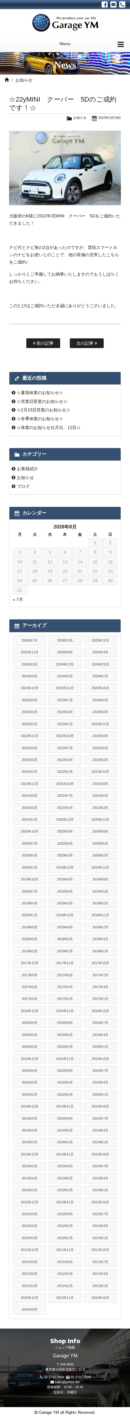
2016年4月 (100, 1035)
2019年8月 (100, 879)
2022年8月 (29, 748)
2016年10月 (100, 1011)
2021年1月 (29, 819)
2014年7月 (100, 1118)
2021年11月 (29, 784)
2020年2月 (100, 855)
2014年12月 (29, 1106)
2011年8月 (65, 1262)
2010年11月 (65, 1297)
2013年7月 (100, 1166)
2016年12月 (29, 1011)
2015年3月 (29, 1094)
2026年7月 (29, 640)
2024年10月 (100, 664)
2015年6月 (29, 1082)
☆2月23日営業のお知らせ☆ (43, 409)
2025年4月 (100, 652)
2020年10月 (29, 831)
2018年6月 (29, 939)
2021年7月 (65, 795)
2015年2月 (65, 1094)
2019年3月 (65, 903)
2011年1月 (100, 1286)
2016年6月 (29, 1035)
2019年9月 (65, 879)
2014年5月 (65, 1130)
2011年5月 (65, 1274)
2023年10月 (100, 688)
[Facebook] (105, 4)
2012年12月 (29, 1202)
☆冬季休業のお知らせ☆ (40, 418)
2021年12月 (100, 771)
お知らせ (23, 80)
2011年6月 (29, 1274)
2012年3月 (29, 1238)
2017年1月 (100, 999)
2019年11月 (100, 867)
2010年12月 (29, 1297)
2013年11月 (65, 1154)
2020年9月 (65, 831)
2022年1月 (65, 771)
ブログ (23, 486)
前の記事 (44, 343)
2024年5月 (65, 676)
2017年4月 (100, 987)
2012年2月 (65, 1238)
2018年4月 (100, 939)
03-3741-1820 (80, 1377)
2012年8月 (65, 1214)
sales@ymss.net (67, 1382)
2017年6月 (29, 987)
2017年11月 (65, 963)
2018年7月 (100, 927)
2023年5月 (29, 712)
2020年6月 (65, 843)
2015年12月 (29, 1059)
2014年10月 (100, 1106)
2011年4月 (100, 1274)
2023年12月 (29, 688)
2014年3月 (29, 1142)
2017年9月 (29, 975)
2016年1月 (100, 1046)
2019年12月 (65, 867)
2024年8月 (29, 676)
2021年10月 (65, 784)
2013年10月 (100, 1154)
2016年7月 (100, 1022)
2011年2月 (65, 1286)
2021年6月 (100, 795)
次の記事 (85, 343)
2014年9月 (29, 1118)
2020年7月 (29, 843)
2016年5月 (65, 1035)
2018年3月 (29, 951)
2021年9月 (100, 784)
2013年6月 (29, 1178)
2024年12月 (65, 664)
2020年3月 (65, 855)
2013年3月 (29, 1190)
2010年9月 (29, 1309)
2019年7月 (29, 891)
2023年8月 (29, 700)
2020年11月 (100, 819)
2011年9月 (29, 1262)
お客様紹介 (27, 468)
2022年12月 (100, 724)
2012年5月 (65, 1226)
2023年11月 (65, 688)
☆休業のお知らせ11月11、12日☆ (49, 427)
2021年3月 (100, 808)
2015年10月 (100, 1059)
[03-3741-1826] (122, 4)
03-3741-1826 (54, 1377)
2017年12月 (29, 963)
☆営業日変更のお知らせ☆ (42, 401)
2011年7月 (100, 1262)
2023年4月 (65, 712)
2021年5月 (29, 808)
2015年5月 (65, 1082)
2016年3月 (29, 1046)
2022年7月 (65, 748)
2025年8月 (65, 652)
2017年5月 (65, 987)
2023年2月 (29, 724)
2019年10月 (29, 879)
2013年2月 (65, 1190)
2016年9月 (29, 1022)
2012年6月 (29, 1226)
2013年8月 (65, 1166)
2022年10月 (65, 736)
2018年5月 (65, 939)
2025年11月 (29, 652)
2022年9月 (100, 736)
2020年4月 (29, 855)
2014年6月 (29, 1130)
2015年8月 (65, 1070)
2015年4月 (100, 1082)
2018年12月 (65, 915)
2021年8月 (29, 795)
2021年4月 (65, 808)
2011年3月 (29, 1286)
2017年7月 (100, 975)
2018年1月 (100, 951)
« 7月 (18, 599)
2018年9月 (29, 927)
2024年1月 (100, 676)
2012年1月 (100, 1238)
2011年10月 (100, 1250)
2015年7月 (100, 1070)
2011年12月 (29, 1250)
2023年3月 (100, 712)
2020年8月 (100, 831)
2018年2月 (65, 951)
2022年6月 (100, 748)
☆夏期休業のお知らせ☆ (40, 392)
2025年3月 (29, 664)
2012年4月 (100, 1226)
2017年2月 (65, 999)
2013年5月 (65, 1178)
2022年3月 (100, 760)
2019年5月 (100, 891)
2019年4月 (29, 903)
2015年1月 (100, 1094)
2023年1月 (65, 724)
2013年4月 (100, 1178)
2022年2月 (29, 771)
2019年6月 (65, 891)
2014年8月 (65, 1118)
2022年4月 (65, 760)
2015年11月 (65, 1059)
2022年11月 (29, 736)
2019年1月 (29, 915)
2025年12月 (100, 640)
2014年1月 (100, 1142)
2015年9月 (29, 1070)
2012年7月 (100, 1214)
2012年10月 (100, 1202)
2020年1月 (29, 867)
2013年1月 (100, 1190)
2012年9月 (29, 1214)
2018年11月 (100, 915)
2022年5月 (29, 760)
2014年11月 (65, 1106)
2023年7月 (65, 700)
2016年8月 (65, 1022)
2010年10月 (100, 1297)
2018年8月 (65, 927)
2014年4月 (100, 1130)
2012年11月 (65, 1202)
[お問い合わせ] (113, 4)
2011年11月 (65, 1250)
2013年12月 (29, 1154)
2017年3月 (29, 999)
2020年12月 (65, 819)
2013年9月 (29, 1166)
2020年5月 (100, 843)
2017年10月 (100, 963)
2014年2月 (65, 1142)
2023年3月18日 (109, 117)
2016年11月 (65, 1011)
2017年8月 (65, 975)
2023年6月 (100, 700)
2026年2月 (65, 640)
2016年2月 (65, 1046)
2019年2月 (100, 903)
